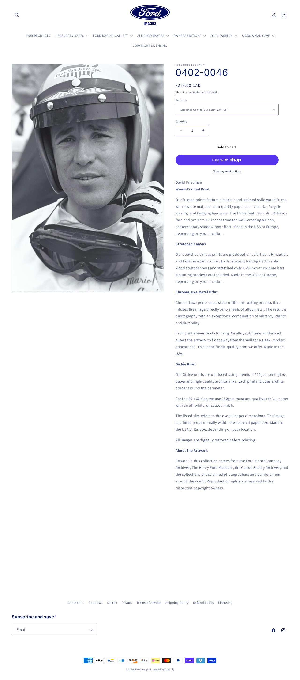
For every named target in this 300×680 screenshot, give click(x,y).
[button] (17, 15)
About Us (96, 602)
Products (181, 100)
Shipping (182, 92)
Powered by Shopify (162, 669)
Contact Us (76, 602)
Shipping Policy (177, 602)
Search (112, 602)
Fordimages (142, 669)
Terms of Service (149, 602)
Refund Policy (203, 602)
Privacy (127, 602)
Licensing (225, 602)
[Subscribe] (91, 629)
